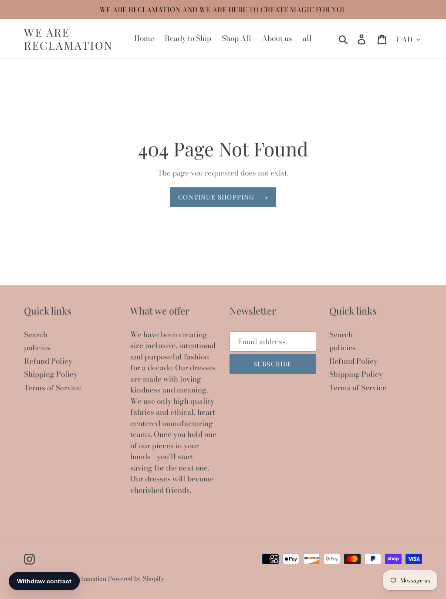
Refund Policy (48, 361)
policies (37, 347)
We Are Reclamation (68, 39)
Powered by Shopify (136, 578)
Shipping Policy (51, 374)
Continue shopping (216, 197)
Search (35, 334)
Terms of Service (52, 387)
